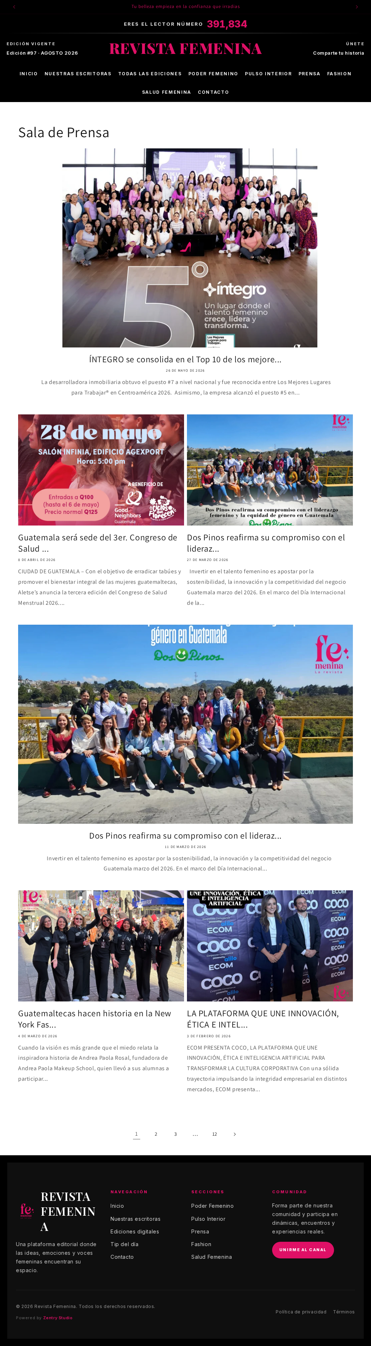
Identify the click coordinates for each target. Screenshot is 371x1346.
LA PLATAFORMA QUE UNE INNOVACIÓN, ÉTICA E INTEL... (263, 1019)
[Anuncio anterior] (14, 7)
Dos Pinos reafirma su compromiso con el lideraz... (266, 543)
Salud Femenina (167, 92)
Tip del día (125, 1244)
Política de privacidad (301, 1312)
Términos (344, 1312)
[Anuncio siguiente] (357, 7)
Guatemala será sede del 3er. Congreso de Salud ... (98, 543)
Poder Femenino (213, 73)
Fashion (339, 73)
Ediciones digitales (135, 1231)
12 (214, 1134)
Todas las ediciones (150, 73)
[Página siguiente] (234, 1134)
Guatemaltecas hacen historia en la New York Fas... (94, 1019)
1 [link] (136, 1134)
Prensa (310, 73)
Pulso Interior (268, 73)
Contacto (213, 92)
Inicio (29, 73)
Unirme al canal (303, 1249)
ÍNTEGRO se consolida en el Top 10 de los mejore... (185, 359)
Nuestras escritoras (78, 73)
